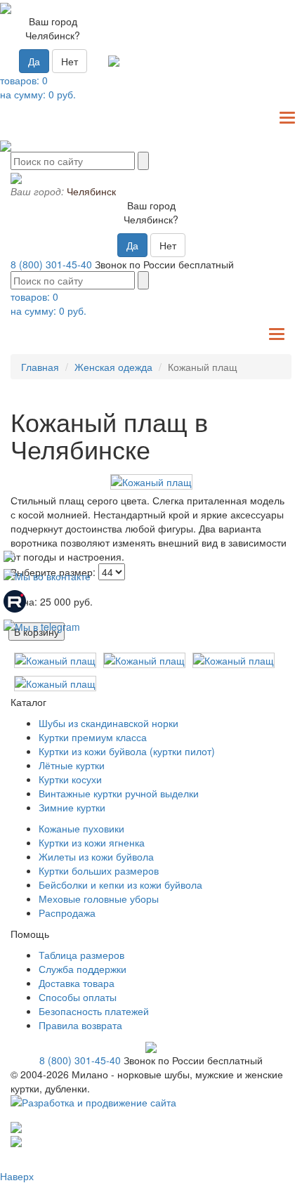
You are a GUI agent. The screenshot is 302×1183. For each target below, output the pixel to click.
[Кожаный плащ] (151, 481)
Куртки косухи (70, 779)
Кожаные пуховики (81, 828)
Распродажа (67, 913)
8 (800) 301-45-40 (51, 264)
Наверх (17, 1176)
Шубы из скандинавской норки (108, 723)
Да (34, 61)
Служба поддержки (82, 969)
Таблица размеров (81, 955)
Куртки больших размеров (99, 870)
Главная (40, 367)
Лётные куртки (72, 765)
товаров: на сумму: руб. (38, 87)
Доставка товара (76, 983)
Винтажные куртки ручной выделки (119, 793)
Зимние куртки (72, 807)
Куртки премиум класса (93, 737)
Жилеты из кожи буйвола (96, 856)
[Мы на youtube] (9, 555)
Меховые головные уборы (99, 898)
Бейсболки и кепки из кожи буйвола (120, 884)
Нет (69, 61)
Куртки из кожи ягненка (92, 842)
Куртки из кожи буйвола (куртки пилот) (127, 751)
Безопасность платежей (94, 1011)
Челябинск (91, 191)
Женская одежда (113, 367)
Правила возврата (80, 1025)
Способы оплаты (78, 997)
